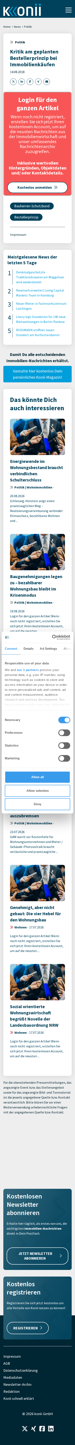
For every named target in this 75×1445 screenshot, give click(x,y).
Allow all (37, 777)
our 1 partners (28, 670)
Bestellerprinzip (26, 217)
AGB (6, 1363)
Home (7, 26)
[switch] (64, 732)
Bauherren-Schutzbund (32, 206)
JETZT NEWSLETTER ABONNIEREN (35, 1256)
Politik (28, 26)
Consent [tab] (11, 648)
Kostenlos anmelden (35, 187)
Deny (37, 804)
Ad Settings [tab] (48, 648)
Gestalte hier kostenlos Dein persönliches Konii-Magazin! (37, 374)
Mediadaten (12, 1377)
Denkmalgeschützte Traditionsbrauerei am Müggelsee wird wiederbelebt (40, 277)
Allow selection (37, 790)
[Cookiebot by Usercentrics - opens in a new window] (53, 637)
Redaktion (11, 1391)
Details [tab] (29, 648)
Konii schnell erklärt (18, 1398)
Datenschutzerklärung (20, 1370)
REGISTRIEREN (25, 1328)
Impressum (18, 234)
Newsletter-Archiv (17, 1384)
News (17, 26)
